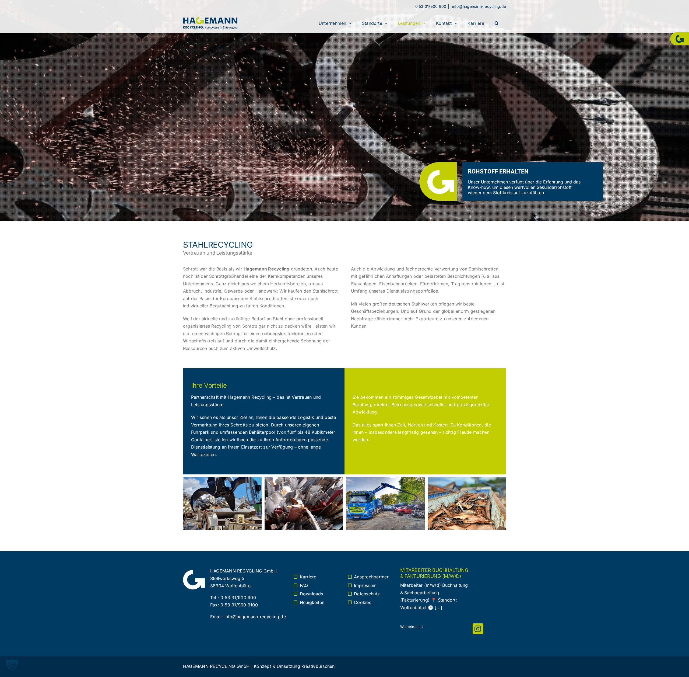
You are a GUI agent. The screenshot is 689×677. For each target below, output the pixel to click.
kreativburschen (318, 666)
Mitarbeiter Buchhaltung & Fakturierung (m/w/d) (434, 573)
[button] (496, 23)
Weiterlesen (410, 626)
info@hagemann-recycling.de (478, 6)
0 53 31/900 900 (431, 6)
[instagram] (478, 628)
